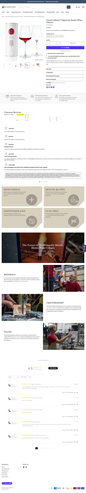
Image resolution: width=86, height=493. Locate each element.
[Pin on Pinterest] (53, 87)
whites (80, 62)
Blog (62, 12)
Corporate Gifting (50, 12)
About (58, 12)
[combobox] (13, 377)
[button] (45, 182)
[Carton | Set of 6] (55, 37)
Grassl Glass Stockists (28, 12)
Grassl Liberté (61, 60)
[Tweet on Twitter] (49, 87)
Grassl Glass (50, 25)
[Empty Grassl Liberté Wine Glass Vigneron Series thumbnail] (4, 65)
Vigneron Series (16, 337)
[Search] (68, 7)
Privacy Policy (5, 474)
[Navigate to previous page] (33, 448)
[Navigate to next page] (52, 448)
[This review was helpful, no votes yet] (74, 392)
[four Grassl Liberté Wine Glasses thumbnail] (32, 65)
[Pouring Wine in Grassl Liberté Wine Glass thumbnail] (15, 65)
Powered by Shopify (5, 489)
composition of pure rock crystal (20, 281)
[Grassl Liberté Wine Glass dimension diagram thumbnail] (10, 65)
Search (3, 467)
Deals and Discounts (16, 12)
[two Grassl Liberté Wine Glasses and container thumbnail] (27, 65)
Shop (7, 12)
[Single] (62, 37)
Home (3, 12)
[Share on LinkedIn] (51, 87)
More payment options (65, 50)
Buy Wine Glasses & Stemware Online (14, 16)
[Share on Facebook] (47, 87)
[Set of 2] (48, 37)
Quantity (48, 40)
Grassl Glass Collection (51, 308)
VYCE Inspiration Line (40, 12)
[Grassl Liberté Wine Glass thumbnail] (21, 65)
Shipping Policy (5, 471)
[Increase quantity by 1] (58, 43)
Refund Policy (4, 473)
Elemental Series (18, 338)
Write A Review (53, 368)
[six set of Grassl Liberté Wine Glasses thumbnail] (38, 65)
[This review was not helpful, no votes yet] (76, 392)
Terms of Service (5, 476)
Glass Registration (5, 469)
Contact (67, 12)
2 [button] (41, 181)
